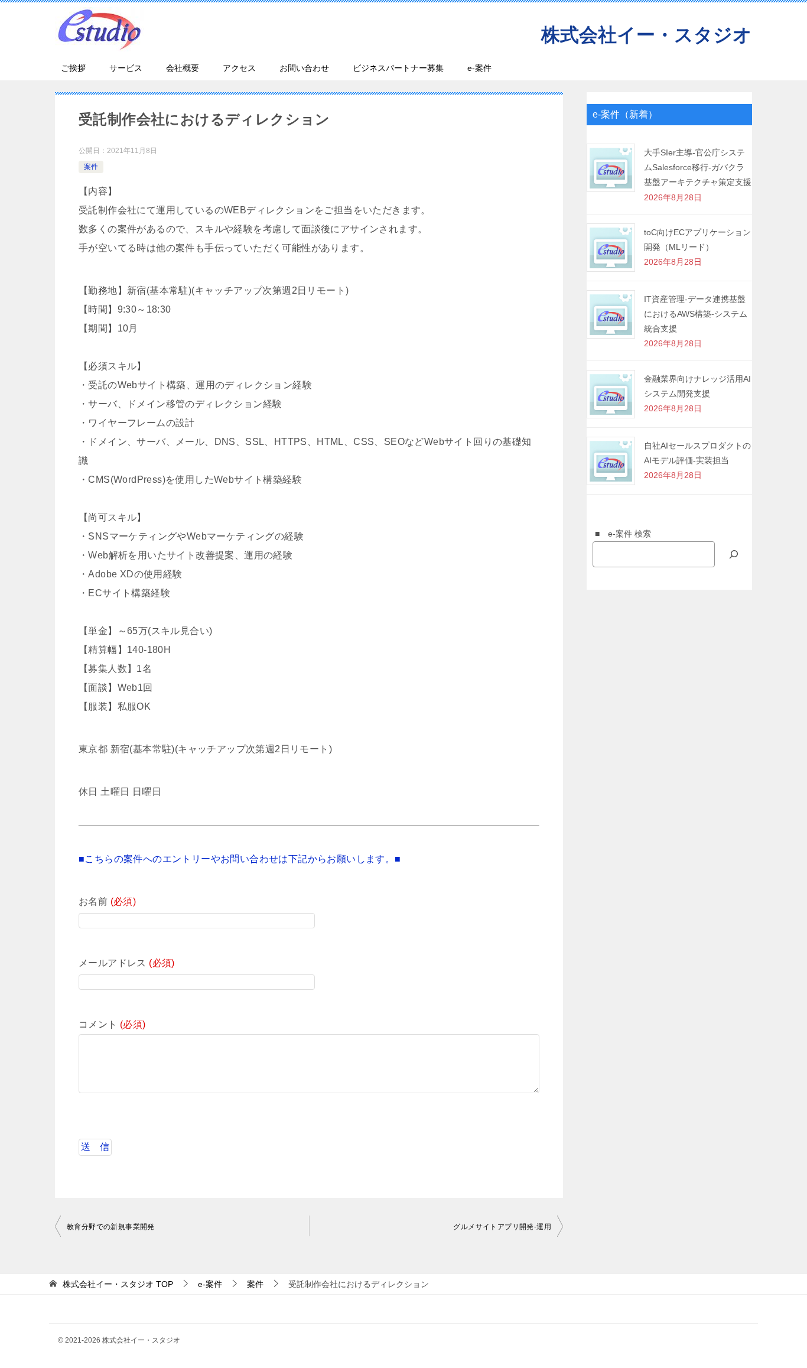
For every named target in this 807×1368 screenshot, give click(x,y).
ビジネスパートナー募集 (398, 68)
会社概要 (182, 68)
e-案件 (479, 68)
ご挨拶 (73, 68)
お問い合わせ (304, 68)
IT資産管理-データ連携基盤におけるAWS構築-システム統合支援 (695, 313)
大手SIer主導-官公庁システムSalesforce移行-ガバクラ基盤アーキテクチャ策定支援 (697, 167)
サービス (125, 68)
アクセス (239, 68)
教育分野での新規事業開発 (111, 1227)
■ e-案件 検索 (619, 533)
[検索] (734, 554)
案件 (91, 167)
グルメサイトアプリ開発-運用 (502, 1227)
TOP (118, 1284)
